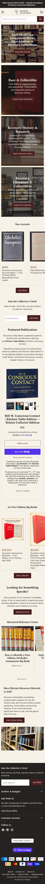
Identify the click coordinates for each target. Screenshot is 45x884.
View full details (23, 491)
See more (21, 679)
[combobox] (19, 19)
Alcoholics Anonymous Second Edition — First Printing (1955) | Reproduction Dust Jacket (12, 275)
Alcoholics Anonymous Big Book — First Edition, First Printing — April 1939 (12, 557)
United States (21, 841)
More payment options (22, 457)
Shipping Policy (37, 874)
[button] (10, 406)
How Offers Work (8, 874)
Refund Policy (23, 874)
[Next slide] (38, 406)
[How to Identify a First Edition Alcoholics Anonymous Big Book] (17, 638)
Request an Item (22, 612)
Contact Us (20, 872)
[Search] (40, 19)
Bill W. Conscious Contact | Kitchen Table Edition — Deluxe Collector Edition (22, 419)
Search (10, 872)
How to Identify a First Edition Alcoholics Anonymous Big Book (17, 658)
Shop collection (22, 575)
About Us (30, 872)
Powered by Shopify (22, 880)
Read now (16, 665)
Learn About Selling (14, 720)
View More (22, 290)
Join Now (34, 318)
